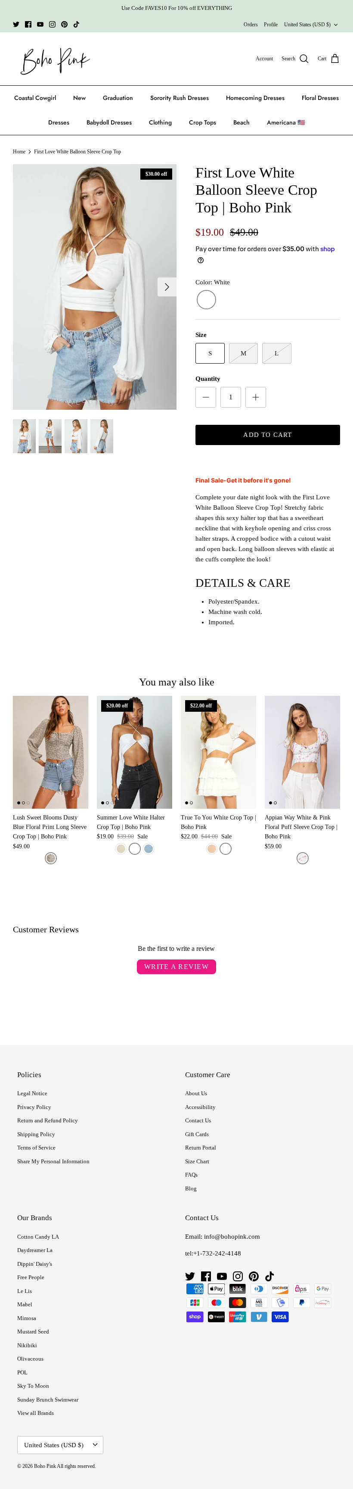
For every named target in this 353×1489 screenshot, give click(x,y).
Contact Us (198, 1120)
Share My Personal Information (53, 1161)
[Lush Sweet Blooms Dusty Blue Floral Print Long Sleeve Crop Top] (50, 752)
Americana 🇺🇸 (286, 122)
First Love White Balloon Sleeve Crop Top (77, 152)
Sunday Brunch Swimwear (47, 1399)
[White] (206, 300)
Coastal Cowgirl (35, 97)
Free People (30, 1277)
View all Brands (35, 1413)
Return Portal (200, 1147)
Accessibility (200, 1107)
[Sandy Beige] (212, 849)
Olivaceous (30, 1358)
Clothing (160, 122)
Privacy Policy (34, 1107)
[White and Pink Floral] (303, 858)
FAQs (191, 1174)
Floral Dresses (320, 97)
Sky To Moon (33, 1386)
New (79, 97)
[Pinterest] (64, 24)
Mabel (24, 1304)
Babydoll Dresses (109, 122)
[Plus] (255, 397)
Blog (191, 1188)
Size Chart (197, 1161)
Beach (241, 122)
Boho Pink (45, 1466)
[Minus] (205, 397)
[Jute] (121, 849)
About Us (196, 1093)
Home (19, 152)
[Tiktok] (76, 24)
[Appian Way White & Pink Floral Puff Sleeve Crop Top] (302, 752)
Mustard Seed (33, 1331)
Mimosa (26, 1318)
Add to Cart (267, 434)
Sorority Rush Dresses (179, 97)
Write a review (176, 966)
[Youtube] (40, 24)
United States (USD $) (307, 25)
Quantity (207, 378)
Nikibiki (27, 1345)
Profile (271, 25)
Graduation (118, 97)
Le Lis (24, 1291)
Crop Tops (202, 122)
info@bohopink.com (232, 1236)
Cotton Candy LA (38, 1237)
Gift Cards (197, 1134)
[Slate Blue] (148, 849)
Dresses (58, 122)
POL (22, 1372)
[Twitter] (16, 24)
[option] (94, 287)
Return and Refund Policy (47, 1120)
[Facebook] (28, 24)
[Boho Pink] (53, 59)
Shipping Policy (36, 1134)
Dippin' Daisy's (34, 1264)
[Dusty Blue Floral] (51, 858)
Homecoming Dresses (255, 97)
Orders (251, 25)
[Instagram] (52, 24)
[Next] (167, 286)
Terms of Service (36, 1147)
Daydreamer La (35, 1250)
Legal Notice (32, 1093)
